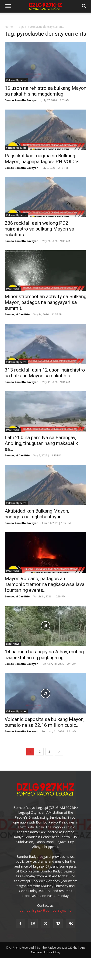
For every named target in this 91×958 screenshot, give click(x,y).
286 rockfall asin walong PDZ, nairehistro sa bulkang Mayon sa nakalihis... (39, 229)
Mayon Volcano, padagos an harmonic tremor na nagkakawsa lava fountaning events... (44, 584)
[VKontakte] (70, 923)
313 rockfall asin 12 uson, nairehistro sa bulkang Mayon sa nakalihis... (45, 373)
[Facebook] (20, 923)
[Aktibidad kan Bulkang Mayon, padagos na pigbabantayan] (45, 485)
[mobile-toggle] (7, 6)
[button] (84, 6)
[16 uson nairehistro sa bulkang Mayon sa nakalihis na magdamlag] (45, 62)
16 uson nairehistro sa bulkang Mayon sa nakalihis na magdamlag (45, 91)
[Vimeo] (58, 923)
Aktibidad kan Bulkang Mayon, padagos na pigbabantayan (37, 514)
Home (9, 27)
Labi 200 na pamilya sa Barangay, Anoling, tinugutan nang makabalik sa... (41, 443)
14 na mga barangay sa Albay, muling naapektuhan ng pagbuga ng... (44, 654)
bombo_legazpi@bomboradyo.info (46, 910)
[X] (45, 923)
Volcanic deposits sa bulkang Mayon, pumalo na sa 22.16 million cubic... (44, 722)
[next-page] (59, 751)
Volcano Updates (16, 80)
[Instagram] (33, 923)
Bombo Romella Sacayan (21, 100)
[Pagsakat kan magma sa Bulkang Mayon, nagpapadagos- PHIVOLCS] (45, 130)
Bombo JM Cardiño (17, 314)
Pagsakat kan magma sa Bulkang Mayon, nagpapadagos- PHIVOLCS (42, 158)
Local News (12, 288)
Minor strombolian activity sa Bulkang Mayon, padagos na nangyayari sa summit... (45, 302)
